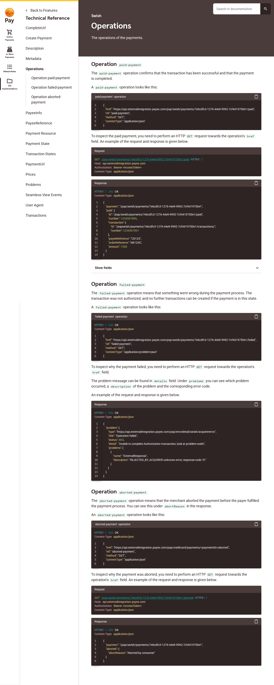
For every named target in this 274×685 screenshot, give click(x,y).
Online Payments (9, 35)
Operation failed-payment (51, 87)
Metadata (33, 58)
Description (35, 48)
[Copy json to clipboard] (256, 97)
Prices (31, 174)
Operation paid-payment (50, 78)
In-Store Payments (9, 52)
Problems (33, 185)
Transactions (36, 215)
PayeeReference (39, 123)
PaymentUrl (35, 164)
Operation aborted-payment (46, 99)
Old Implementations (9, 84)
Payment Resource (41, 133)
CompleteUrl (36, 28)
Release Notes (9, 68)
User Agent (35, 205)
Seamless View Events (44, 195)
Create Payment (39, 38)
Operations (35, 69)
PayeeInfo (34, 113)
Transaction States (41, 154)
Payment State (38, 144)
